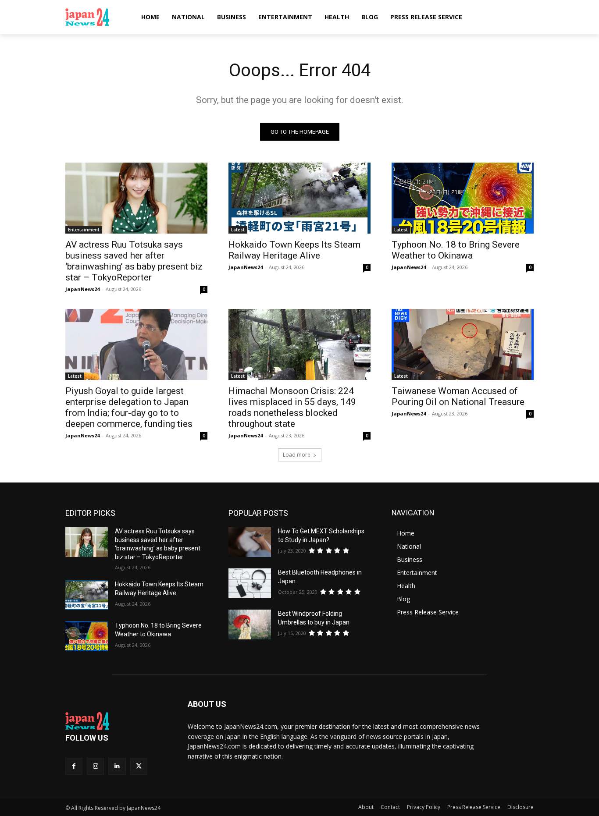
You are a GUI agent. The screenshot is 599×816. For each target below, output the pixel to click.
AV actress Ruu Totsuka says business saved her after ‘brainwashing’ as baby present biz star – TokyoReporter (134, 261)
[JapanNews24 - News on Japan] (116, 721)
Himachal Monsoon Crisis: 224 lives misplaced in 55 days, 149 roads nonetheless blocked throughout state (292, 407)
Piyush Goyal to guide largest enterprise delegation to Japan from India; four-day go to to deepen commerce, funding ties (129, 407)
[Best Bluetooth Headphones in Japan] (249, 583)
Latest (238, 230)
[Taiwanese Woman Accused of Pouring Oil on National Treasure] (463, 344)
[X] (138, 766)
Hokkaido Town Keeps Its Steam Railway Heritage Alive (294, 250)
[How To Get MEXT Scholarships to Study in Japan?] (249, 542)
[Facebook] (73, 766)
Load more (296, 454)
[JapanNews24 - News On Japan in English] (95, 17)
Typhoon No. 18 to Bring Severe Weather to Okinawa (456, 250)
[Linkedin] (116, 766)
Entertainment (84, 230)
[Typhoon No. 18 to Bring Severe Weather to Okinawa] (463, 198)
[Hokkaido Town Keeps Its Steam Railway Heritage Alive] (299, 198)
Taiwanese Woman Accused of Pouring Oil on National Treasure (458, 396)
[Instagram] (95, 766)
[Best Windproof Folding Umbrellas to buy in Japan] (249, 624)
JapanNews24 (82, 289)
